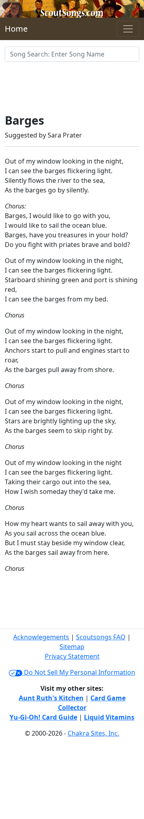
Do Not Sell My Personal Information (78, 672)
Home (16, 28)
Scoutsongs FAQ (101, 637)
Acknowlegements (41, 637)
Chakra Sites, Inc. (93, 733)
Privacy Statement (72, 656)
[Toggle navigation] (128, 29)
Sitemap (72, 646)
